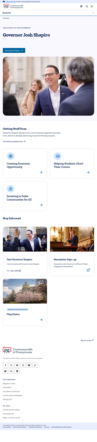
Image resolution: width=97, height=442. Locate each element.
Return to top (86, 340)
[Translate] (81, 6)
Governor (6, 13)
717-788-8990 (14, 271)
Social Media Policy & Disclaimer (61, 427)
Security (46, 427)
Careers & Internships (11, 410)
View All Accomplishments (13, 141)
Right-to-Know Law (10, 418)
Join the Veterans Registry (13, 395)
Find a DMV (7, 387)
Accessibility (7, 427)
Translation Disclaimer (35, 427)
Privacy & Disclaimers (19, 427)
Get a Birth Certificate (11, 391)
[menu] (91, 6)
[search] (86, 6)
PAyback (6, 399)
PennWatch (7, 414)
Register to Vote (9, 384)
